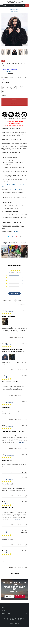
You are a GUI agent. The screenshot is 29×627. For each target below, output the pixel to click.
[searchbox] (8, 300)
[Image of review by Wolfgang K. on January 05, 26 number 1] (5, 357)
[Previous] (2, 30)
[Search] (23, 5)
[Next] (26, 30)
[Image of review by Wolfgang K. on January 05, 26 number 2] (12, 357)
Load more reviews (14, 573)
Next (17, 9)
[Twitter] (21, 619)
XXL (3, 91)
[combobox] (21, 304)
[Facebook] (8, 619)
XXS (3, 87)
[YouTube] (24, 619)
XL (21, 87)
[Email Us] (5, 619)
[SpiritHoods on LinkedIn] (13, 619)
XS (7, 87)
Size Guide (6, 82)
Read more (21, 442)
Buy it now (14, 104)
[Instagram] (10, 619)
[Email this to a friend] (20, 236)
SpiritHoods (16, 623)
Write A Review (14, 293)
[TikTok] (18, 619)
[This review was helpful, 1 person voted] (22, 337)
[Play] (14, 30)
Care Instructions (15, 189)
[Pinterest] (16, 619)
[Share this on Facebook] (12, 236)
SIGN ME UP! (19, 596)
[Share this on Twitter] (8, 236)
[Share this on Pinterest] (16, 236)
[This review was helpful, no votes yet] (22, 370)
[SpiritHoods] (14, 5)
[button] (14, 251)
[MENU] (0, 5)
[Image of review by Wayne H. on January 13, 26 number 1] (5, 321)
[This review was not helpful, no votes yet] (25, 337)
